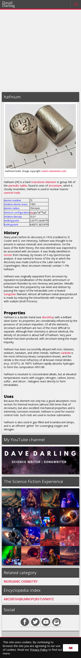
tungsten (10, 294)
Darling (13, 5)
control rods (12, 192)
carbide (66, 353)
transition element (43, 182)
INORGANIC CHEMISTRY (21, 581)
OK (71, 648)
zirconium (55, 185)
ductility (47, 317)
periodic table (17, 185)
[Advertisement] (40, 50)
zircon (8, 255)
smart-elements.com (53, 171)
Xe (32, 212)
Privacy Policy (39, 649)
